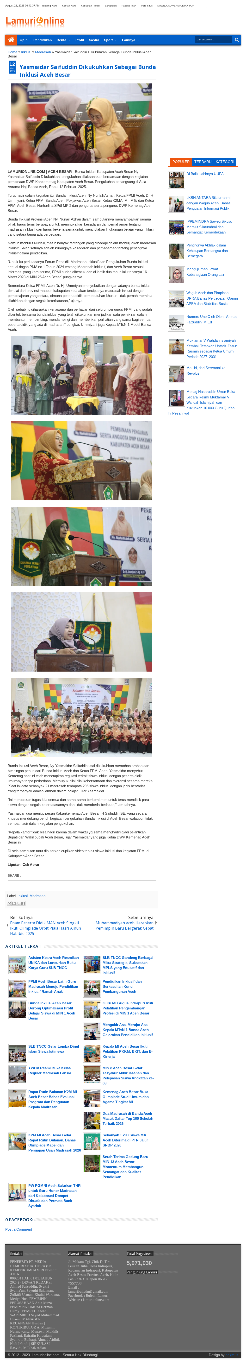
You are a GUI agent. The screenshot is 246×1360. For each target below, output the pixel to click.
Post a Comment (18, 1229)
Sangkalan (111, 5)
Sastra (94, 40)
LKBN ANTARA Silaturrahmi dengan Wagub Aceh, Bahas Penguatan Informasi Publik (208, 202)
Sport (108, 40)
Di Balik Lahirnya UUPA (205, 174)
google (212, 5)
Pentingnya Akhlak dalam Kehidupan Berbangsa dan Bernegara (207, 250)
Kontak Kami (69, 5)
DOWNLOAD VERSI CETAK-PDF (175, 5)
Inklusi (23, 896)
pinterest (237, 5)
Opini (24, 40)
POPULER (181, 162)
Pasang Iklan (129, 5)
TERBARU (203, 162)
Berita (61, 40)
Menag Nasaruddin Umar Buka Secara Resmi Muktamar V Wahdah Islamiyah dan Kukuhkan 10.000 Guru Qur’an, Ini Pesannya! (201, 402)
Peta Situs (147, 5)
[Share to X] (18, 903)
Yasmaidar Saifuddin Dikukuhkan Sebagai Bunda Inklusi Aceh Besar (88, 70)
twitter (200, 5)
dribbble (231, 5)
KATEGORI (225, 162)
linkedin (225, 5)
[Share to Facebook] (23, 903)
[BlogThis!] (14, 903)
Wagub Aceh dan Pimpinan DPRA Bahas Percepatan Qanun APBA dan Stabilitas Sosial (212, 298)
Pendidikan (42, 40)
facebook (206, 5)
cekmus (232, 1355)
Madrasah (37, 896)
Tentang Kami (49, 5)
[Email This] (9, 903)
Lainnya (128, 40)
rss (219, 5)
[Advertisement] (203, 80)
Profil (79, 40)
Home (11, 40)
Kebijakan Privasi (90, 5)
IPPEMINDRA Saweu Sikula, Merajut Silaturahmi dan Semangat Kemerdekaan (209, 226)
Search (236, 39)
